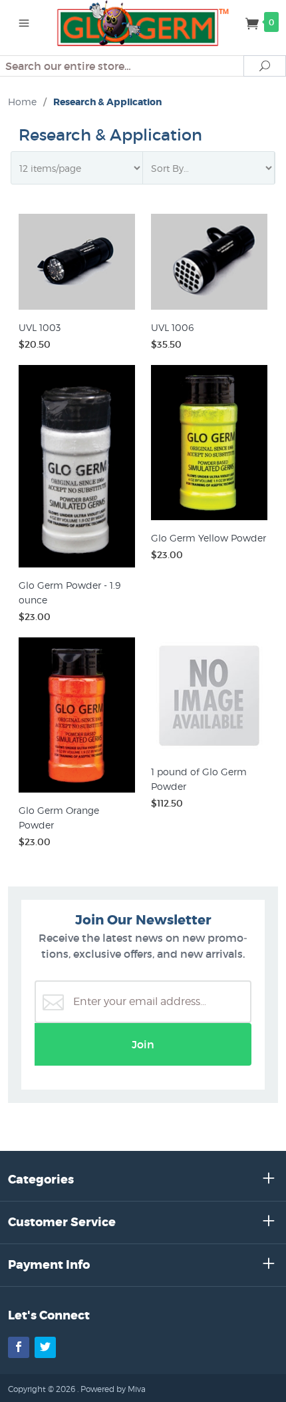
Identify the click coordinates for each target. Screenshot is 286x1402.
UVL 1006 (172, 327)
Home (22, 101)
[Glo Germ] (143, 22)
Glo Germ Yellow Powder (208, 537)
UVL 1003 (40, 327)
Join (143, 1044)
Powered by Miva (113, 1389)
